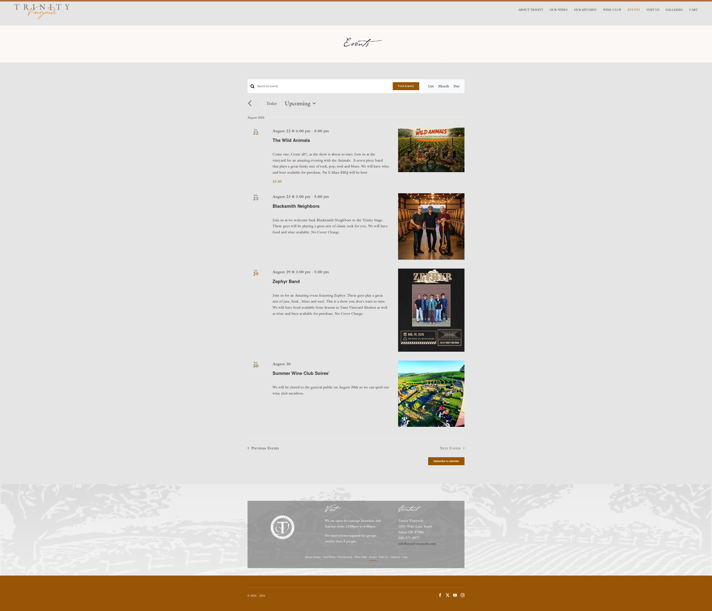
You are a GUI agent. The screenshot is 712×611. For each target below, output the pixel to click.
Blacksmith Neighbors (296, 206)
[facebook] (440, 595)
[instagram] (462, 595)
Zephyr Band (286, 281)
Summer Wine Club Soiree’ (301, 373)
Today (271, 103)
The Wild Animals (291, 140)
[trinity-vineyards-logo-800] (42, 6)
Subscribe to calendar (446, 461)
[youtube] (455, 595)
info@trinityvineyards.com (417, 543)
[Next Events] (256, 103)
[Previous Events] (250, 103)
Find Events (406, 86)
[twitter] (447, 595)
